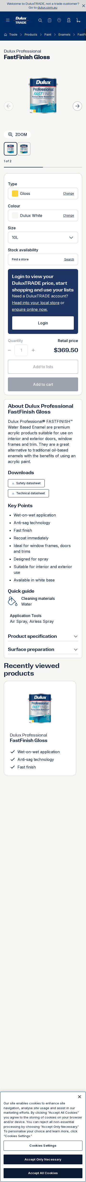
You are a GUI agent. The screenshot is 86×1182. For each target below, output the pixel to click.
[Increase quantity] (33, 350)
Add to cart (43, 384)
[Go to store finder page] (59, 20)
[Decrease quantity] (9, 350)
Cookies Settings (42, 1145)
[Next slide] (77, 106)
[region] (43, 1136)
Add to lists (43, 366)
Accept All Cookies (43, 1173)
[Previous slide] (8, 106)
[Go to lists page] (49, 20)
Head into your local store (35, 302)
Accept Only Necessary (43, 1159)
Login (43, 323)
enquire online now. (30, 309)
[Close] (79, 1096)
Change (68, 193)
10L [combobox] (15, 237)
